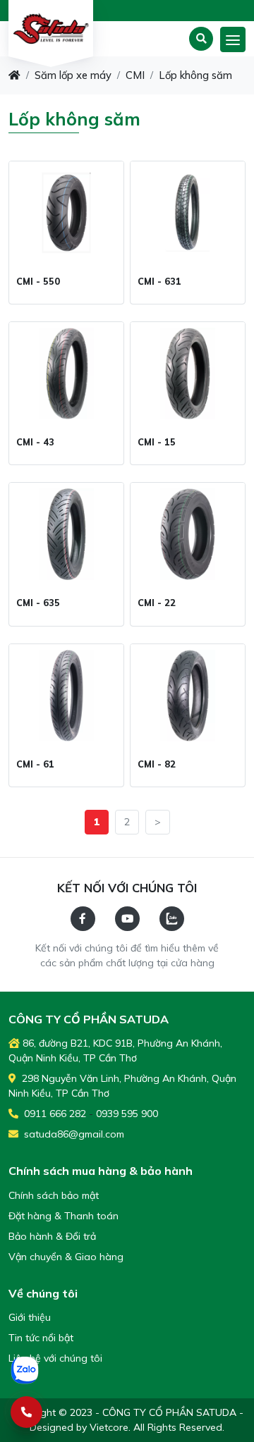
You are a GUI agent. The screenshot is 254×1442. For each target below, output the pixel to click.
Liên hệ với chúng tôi (55, 1358)
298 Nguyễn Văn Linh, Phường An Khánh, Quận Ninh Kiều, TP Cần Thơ (122, 1085)
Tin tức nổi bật (40, 1337)
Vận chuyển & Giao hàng (65, 1256)
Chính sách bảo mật (53, 1195)
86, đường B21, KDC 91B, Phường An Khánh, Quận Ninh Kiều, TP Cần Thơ (115, 1050)
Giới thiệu (29, 1317)
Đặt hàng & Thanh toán (63, 1215)
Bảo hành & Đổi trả (52, 1236)
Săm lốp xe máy (73, 75)
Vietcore (109, 1427)
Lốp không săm (195, 75)
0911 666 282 (53, 1113)
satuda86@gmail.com (72, 1134)
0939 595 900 (127, 1113)
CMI (135, 75)
